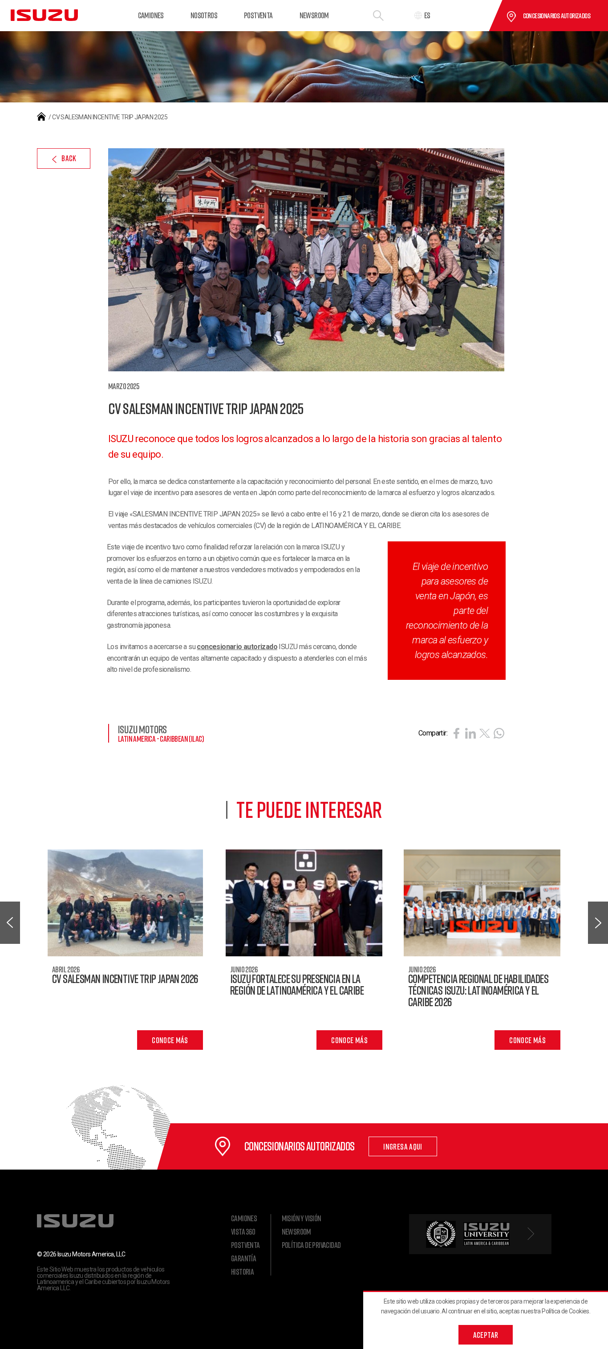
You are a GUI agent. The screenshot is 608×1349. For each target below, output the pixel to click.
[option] (304, 949)
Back (68, 158)
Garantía (243, 1258)
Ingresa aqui (402, 1146)
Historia (242, 1271)
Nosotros (204, 15)
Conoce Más (170, 1040)
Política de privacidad (311, 1245)
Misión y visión (301, 1218)
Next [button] (598, 923)
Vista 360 (243, 1231)
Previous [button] (10, 923)
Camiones (151, 15)
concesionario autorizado (237, 646)
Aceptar (486, 1335)
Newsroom (314, 15)
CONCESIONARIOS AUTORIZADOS (556, 15)
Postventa (258, 15)
